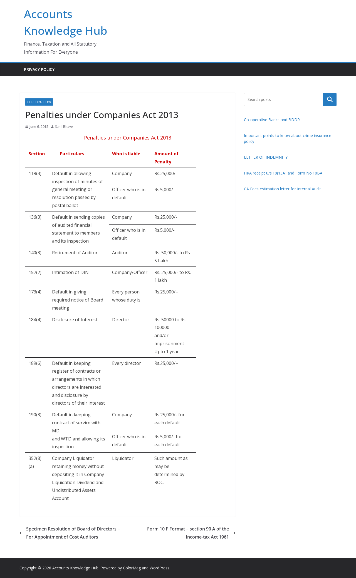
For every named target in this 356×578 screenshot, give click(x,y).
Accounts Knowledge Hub (75, 567)
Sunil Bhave (64, 126)
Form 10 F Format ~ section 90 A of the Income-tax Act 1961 (188, 533)
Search (330, 99)
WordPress (159, 567)
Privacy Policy (39, 69)
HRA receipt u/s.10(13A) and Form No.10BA (283, 173)
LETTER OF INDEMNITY (266, 157)
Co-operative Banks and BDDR (272, 119)
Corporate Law (39, 102)
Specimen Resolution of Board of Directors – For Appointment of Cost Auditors (73, 533)
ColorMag (132, 567)
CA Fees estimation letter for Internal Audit (282, 188)
